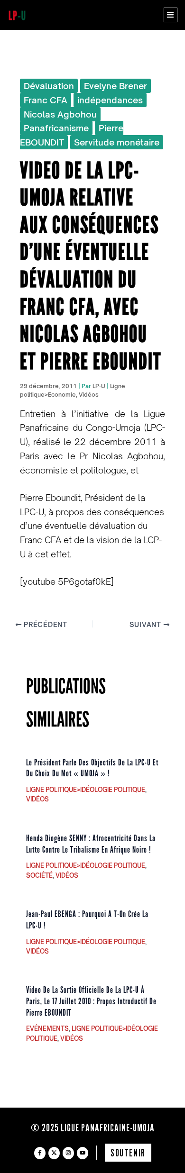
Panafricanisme (56, 128)
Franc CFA (45, 100)
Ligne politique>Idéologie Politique (85, 789)
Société (39, 875)
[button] (170, 15)
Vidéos (89, 394)
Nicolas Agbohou (60, 114)
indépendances (110, 100)
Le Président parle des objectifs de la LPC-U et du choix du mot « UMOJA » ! (92, 768)
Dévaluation (49, 86)
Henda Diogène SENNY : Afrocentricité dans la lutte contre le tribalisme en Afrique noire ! (91, 844)
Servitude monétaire (116, 142)
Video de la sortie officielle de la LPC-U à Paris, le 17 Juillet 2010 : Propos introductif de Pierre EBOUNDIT (91, 1001)
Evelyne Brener (115, 86)
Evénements (47, 1028)
